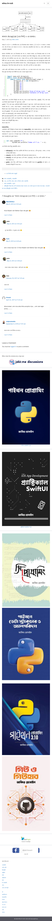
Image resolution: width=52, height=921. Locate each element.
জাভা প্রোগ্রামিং (7, 178)
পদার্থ (3, 909)
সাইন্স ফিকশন (4, 902)
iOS (3, 875)
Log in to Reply (8, 215)
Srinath (8, 297)
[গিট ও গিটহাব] (26, 793)
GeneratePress (34, 918)
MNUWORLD (10, 202)
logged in (13, 346)
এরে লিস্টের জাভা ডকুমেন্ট (11, 173)
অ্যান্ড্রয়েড (4, 877)
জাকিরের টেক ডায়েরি (7, 3)
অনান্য (3, 912)
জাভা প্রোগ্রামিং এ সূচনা (9, 183)
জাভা (13, 181)
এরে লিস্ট (9, 181)
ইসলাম (3, 899)
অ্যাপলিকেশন (4, 894)
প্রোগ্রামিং (14, 178)
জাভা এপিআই (18, 181)
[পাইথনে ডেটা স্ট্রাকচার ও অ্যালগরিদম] (26, 644)
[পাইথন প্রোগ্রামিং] (26, 719)
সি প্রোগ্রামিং (4, 882)
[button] (44, 3)
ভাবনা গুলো (4, 907)
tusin (7, 239)
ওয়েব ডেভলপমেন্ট (5, 887)
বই (2, 892)
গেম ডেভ (3, 904)
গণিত (3, 885)
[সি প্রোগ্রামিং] (26, 570)
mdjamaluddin (10, 321)
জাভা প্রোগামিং (25, 181)
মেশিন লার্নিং (4, 867)
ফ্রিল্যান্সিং (4, 870)
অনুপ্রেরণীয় (4, 897)
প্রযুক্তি (3, 872)
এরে (5, 181)
